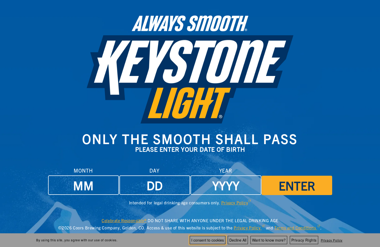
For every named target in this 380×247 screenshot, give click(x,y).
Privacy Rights (304, 240)
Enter (297, 185)
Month (83, 170)
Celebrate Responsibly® (124, 221)
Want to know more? (269, 240)
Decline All (237, 240)
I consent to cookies (207, 240)
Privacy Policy (332, 240)
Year (225, 170)
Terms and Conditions (297, 228)
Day (154, 170)
